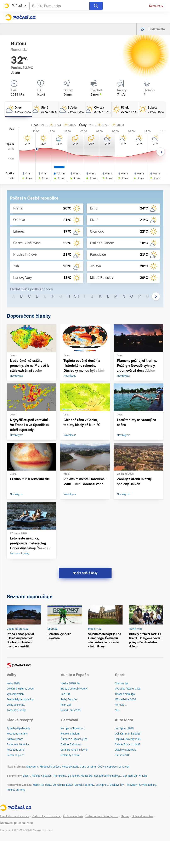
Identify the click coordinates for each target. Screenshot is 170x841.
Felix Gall (66, 704)
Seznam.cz (156, 5)
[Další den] (160, 152)
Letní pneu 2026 (124, 728)
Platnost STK (122, 755)
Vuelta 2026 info (70, 683)
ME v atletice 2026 (125, 699)
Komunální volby (16, 710)
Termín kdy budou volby (20, 699)
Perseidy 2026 (70, 766)
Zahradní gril (130, 775)
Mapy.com (32, 766)
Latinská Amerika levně (74, 749)
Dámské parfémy (84, 784)
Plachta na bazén (42, 775)
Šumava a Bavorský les (74, 739)
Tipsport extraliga (125, 694)
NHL (117, 710)
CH (76, 296)
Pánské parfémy (16, 789)
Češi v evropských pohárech (113, 766)
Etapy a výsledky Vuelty (74, 688)
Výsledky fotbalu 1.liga (128, 688)
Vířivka (143, 775)
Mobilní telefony (42, 784)
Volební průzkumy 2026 (20, 688)
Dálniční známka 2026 (127, 733)
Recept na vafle (15, 749)
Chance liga (122, 683)
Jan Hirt (65, 694)
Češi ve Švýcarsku (71, 744)
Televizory (131, 784)
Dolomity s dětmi (70, 755)
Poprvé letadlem (70, 733)
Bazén (26, 775)
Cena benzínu (88, 766)
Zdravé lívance (15, 739)
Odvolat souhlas (142, 816)
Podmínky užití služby (46, 816)
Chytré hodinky (147, 784)
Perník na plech (15, 755)
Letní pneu (102, 784)
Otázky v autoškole (125, 749)
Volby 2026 (13, 683)
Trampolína (59, 775)
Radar (125, 816)
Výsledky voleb (15, 694)
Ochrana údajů (73, 816)
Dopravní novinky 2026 (128, 739)
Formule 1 (120, 704)
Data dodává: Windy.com (101, 816)
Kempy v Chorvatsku (72, 728)
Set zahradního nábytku (107, 775)
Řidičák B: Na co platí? (127, 744)
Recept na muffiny (17, 733)
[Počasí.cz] (20, 17)
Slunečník (73, 775)
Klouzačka (86, 775)
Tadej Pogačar (69, 699)
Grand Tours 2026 (71, 710)
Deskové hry (117, 784)
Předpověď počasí (50, 766)
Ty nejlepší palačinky (18, 728)
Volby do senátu (16, 704)
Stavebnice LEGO (63, 784)
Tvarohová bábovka (18, 744)
